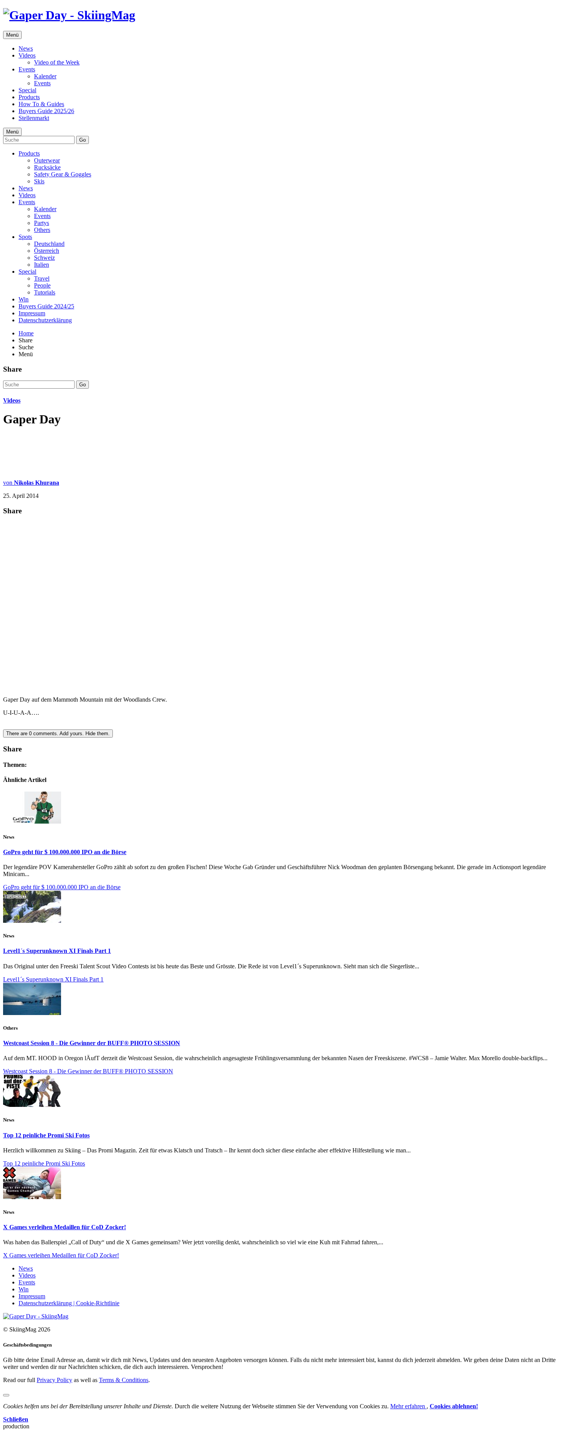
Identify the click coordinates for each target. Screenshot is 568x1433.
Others (42, 230)
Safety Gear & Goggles (62, 174)
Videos (27, 55)
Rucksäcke (47, 167)
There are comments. (58, 733)
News (26, 48)
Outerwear (47, 160)
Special (27, 90)
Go (82, 140)
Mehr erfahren (408, 1406)
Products (29, 97)
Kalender (45, 76)
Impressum (32, 313)
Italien (41, 264)
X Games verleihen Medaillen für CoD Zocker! (64, 1227)
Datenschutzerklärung (45, 320)
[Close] (6, 1395)
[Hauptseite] (69, 15)
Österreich (46, 250)
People (42, 285)
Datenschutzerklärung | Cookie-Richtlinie (69, 1303)
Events (27, 69)
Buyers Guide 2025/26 (46, 111)
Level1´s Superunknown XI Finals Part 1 (57, 950)
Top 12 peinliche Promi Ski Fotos (46, 1135)
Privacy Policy (54, 1380)
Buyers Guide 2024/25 (46, 306)
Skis (39, 181)
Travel (41, 278)
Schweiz (44, 257)
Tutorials (44, 292)
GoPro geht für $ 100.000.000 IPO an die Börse (64, 852)
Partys (41, 223)
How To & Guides (41, 104)
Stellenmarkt (34, 118)
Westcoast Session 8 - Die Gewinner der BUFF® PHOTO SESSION (91, 1043)
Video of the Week (57, 62)
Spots (25, 236)
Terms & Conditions (123, 1380)
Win (24, 299)
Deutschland (49, 243)
